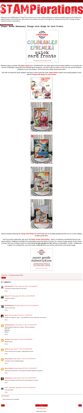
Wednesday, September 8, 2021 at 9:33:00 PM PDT (22, 387)
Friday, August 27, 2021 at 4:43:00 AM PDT (21, 339)
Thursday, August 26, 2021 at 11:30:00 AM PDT (25, 286)
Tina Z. (7, 387)
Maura (6, 315)
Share (3, 277)
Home (41, 405)
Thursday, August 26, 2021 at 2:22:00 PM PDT (27, 305)
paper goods (25, 65)
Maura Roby (53, 72)
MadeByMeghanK (9, 305)
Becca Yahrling (9, 368)
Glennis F (7, 296)
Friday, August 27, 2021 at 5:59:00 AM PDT (21, 349)
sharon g (7, 349)
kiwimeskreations (9, 324)
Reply (6, 291)
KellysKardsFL (9, 286)
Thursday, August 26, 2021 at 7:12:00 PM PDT (20, 315)
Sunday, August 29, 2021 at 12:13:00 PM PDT (24, 378)
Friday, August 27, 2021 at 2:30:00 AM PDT (26, 324)
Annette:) (7, 339)
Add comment (5, 395)
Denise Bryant (8, 358)
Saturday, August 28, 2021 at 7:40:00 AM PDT (25, 368)
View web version (41, 408)
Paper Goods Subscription (40, 239)
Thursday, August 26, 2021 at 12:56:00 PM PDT (23, 296)
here (63, 69)
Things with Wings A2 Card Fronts (44, 74)
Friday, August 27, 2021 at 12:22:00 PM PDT (24, 358)
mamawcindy (8, 378)
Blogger (45, 411)
